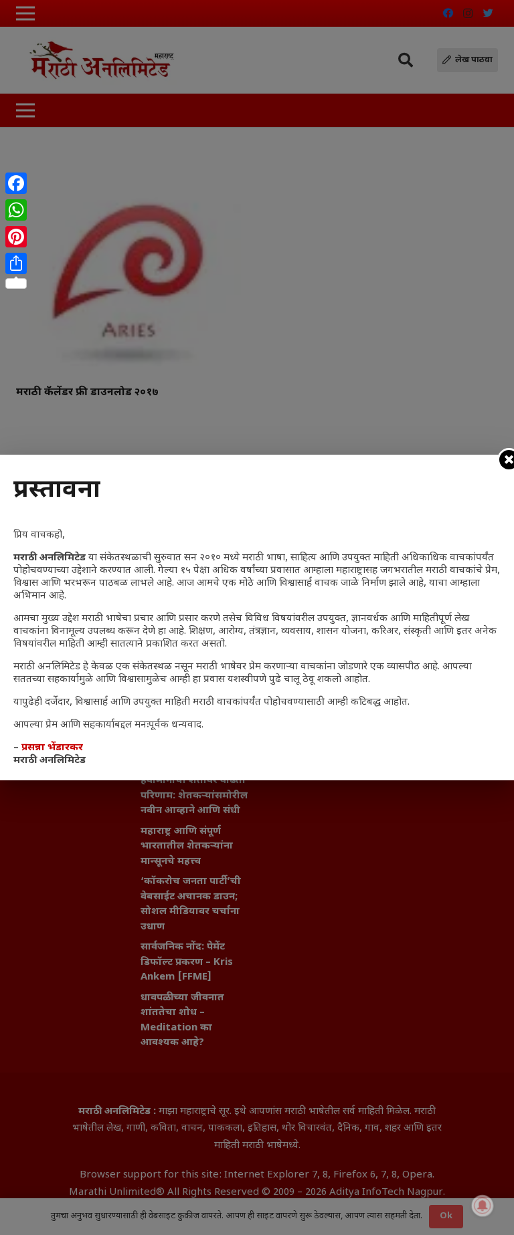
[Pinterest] (16, 236)
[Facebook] (16, 183)
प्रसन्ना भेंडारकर (52, 748)
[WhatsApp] (16, 210)
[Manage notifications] (482, 1205)
